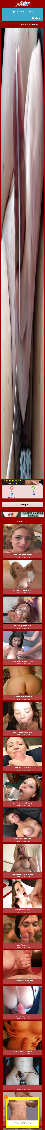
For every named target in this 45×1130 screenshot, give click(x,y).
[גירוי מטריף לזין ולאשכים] (22, 1071)
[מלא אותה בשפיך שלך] (22, 893)
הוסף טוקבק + (22, 504)
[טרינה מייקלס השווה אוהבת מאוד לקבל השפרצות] (22, 538)
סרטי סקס (34, 11)
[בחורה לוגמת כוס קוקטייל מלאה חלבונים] (22, 787)
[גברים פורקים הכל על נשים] (22, 822)
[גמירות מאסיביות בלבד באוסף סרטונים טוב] (22, 574)
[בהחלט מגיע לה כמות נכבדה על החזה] (22, 858)
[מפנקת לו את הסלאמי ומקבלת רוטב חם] (22, 964)
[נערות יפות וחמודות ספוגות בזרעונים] (22, 751)
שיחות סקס (18, 11)
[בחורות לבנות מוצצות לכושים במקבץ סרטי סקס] (22, 716)
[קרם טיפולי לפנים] (22, 929)
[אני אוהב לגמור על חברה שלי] (22, 1035)
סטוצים (36, 17)
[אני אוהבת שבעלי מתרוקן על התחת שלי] (22, 680)
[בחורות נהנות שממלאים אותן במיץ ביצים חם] (22, 645)
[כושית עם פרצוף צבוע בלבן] (22, 609)
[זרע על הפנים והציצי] (22, 1000)
